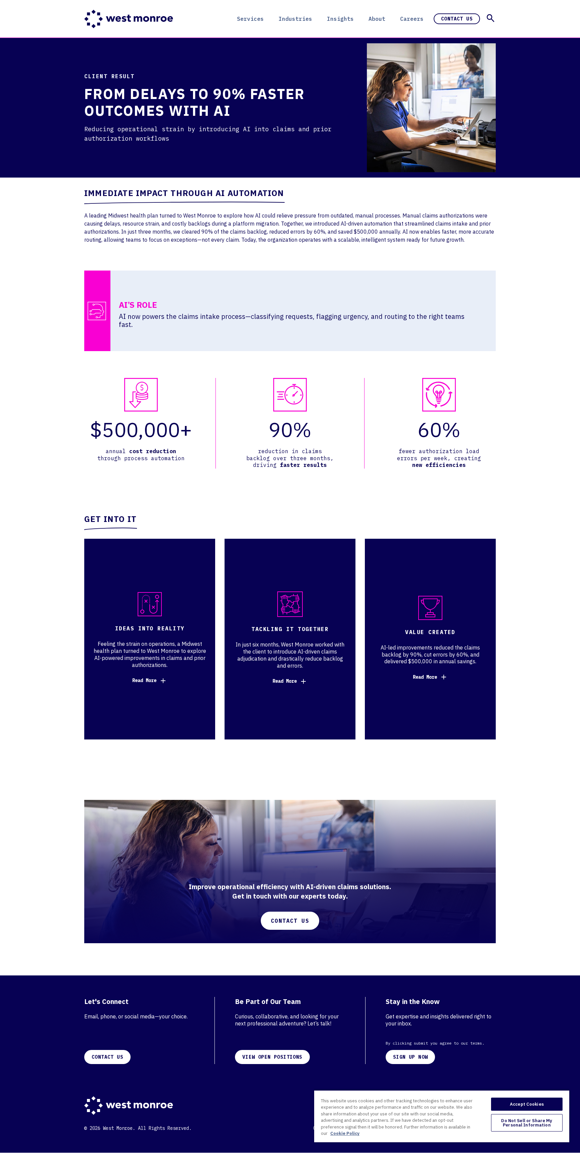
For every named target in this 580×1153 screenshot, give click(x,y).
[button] (490, 18)
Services (250, 18)
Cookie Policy (344, 1133)
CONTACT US (107, 1057)
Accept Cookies (527, 1104)
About (377, 18)
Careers (412, 18)
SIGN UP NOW (410, 1057)
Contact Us (457, 19)
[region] (441, 1116)
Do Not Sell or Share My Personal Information (526, 1123)
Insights (340, 18)
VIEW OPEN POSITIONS (272, 1057)
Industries (295, 18)
